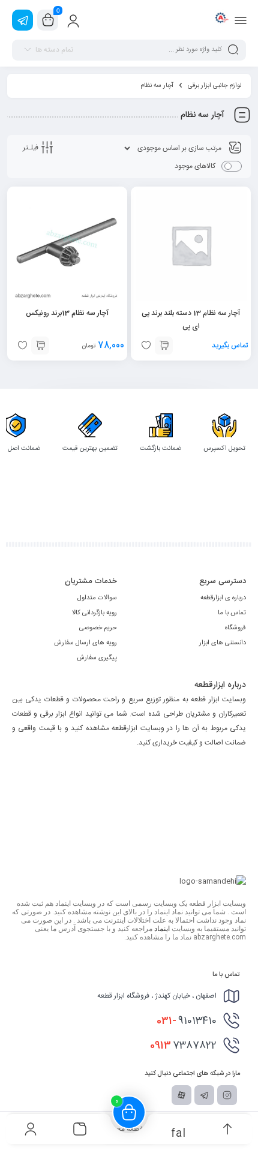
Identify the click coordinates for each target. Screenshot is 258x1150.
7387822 (183, 1045)
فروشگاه (235, 628)
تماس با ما (232, 613)
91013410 (187, 1021)
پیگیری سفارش (97, 658)
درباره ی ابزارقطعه (223, 598)
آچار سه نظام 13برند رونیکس (67, 313)
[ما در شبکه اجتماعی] (22, 20)
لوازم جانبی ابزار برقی (215, 85)
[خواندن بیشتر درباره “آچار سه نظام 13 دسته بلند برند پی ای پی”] (164, 346)
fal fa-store (178, 1132)
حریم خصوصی (98, 628)
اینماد (162, 928)
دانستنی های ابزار (222, 643)
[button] (40, 346)
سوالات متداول (97, 598)
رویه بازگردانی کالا (94, 613)
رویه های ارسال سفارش (85, 643)
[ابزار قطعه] (220, 19)
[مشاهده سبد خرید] (48, 20)
